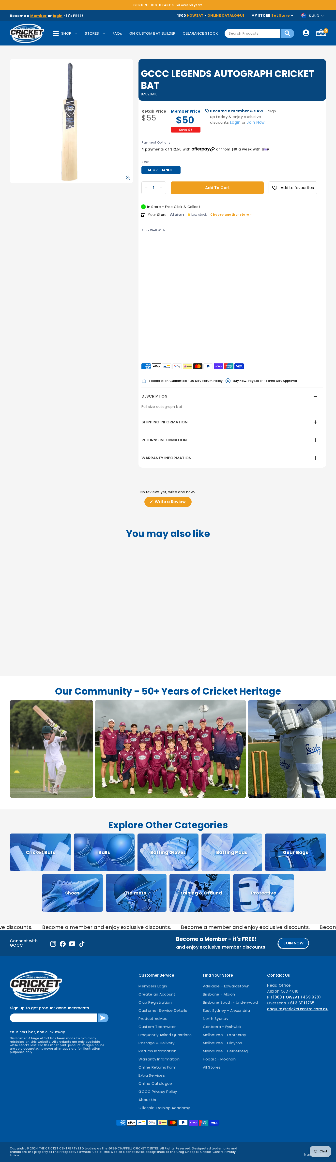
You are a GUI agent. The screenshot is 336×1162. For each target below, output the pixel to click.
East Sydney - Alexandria (226, 1010)
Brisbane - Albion (219, 994)
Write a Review (173, 503)
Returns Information (164, 440)
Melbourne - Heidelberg (225, 1051)
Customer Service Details (162, 1010)
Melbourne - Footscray (224, 1034)
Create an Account (156, 994)
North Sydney (215, 1018)
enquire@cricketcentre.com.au (297, 1009)
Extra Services (151, 1075)
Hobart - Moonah (219, 1059)
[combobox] (252, 33)
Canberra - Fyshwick (222, 1026)
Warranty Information (166, 458)
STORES (92, 33)
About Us (147, 1099)
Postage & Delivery (156, 1042)
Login (235, 122)
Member (38, 15)
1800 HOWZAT (286, 997)
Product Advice (153, 1018)
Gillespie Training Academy (164, 1107)
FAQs (117, 33)
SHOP (66, 33)
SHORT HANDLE (161, 169)
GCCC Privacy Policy (157, 1091)
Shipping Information (164, 422)
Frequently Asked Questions (165, 1034)
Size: (145, 162)
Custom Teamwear (157, 1026)
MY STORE (270, 15)
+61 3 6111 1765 (301, 1003)
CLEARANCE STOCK (200, 33)
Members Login (152, 986)
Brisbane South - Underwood (230, 1002)
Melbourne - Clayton (222, 1042)
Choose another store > (230, 214)
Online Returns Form (157, 1067)
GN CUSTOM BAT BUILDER (152, 33)
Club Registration (155, 1002)
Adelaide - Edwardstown (226, 986)
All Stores (212, 1067)
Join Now (256, 122)
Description (154, 396)
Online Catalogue (155, 1083)
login (58, 15)
